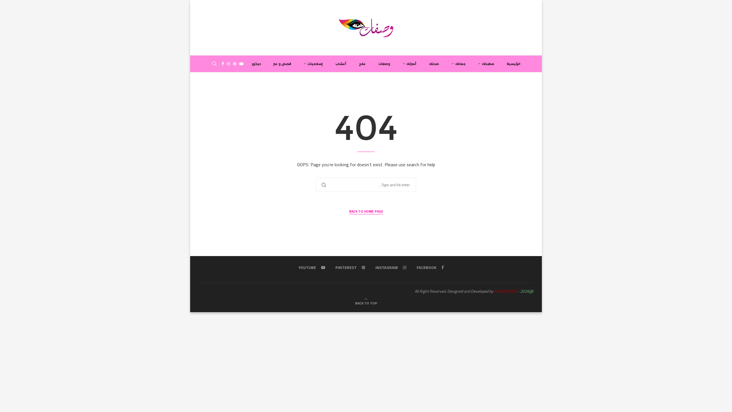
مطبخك (488, 63)
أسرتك (411, 63)
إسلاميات (315, 63)
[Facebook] (223, 64)
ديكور (256, 63)
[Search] (214, 64)
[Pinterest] (234, 64)
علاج (362, 63)
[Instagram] (228, 64)
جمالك (460, 63)
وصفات (384, 63)
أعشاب (340, 63)
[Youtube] (241, 64)
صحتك (434, 63)
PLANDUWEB (505, 291)
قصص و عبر (282, 63)
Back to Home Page (366, 211)
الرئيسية (513, 63)
